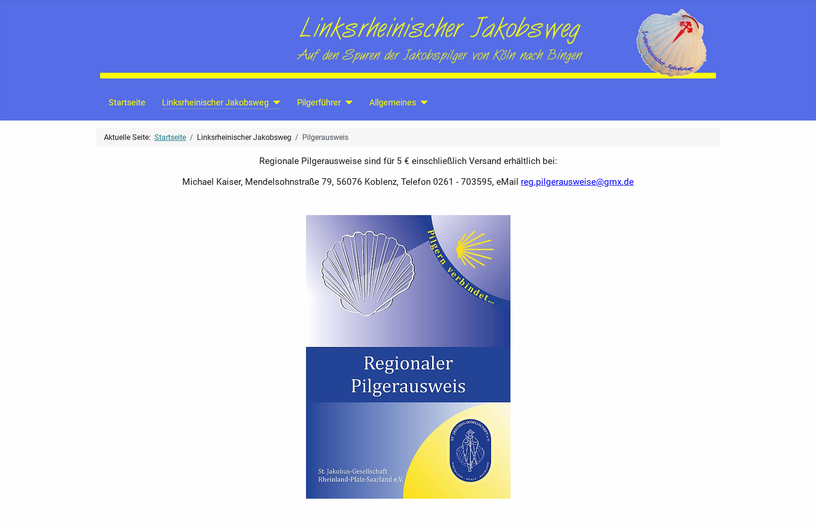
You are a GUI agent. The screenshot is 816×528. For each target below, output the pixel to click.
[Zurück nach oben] (799, 510)
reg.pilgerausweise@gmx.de (577, 182)
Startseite (127, 102)
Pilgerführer (319, 102)
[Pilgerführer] (347, 102)
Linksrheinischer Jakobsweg (215, 102)
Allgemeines (392, 102)
